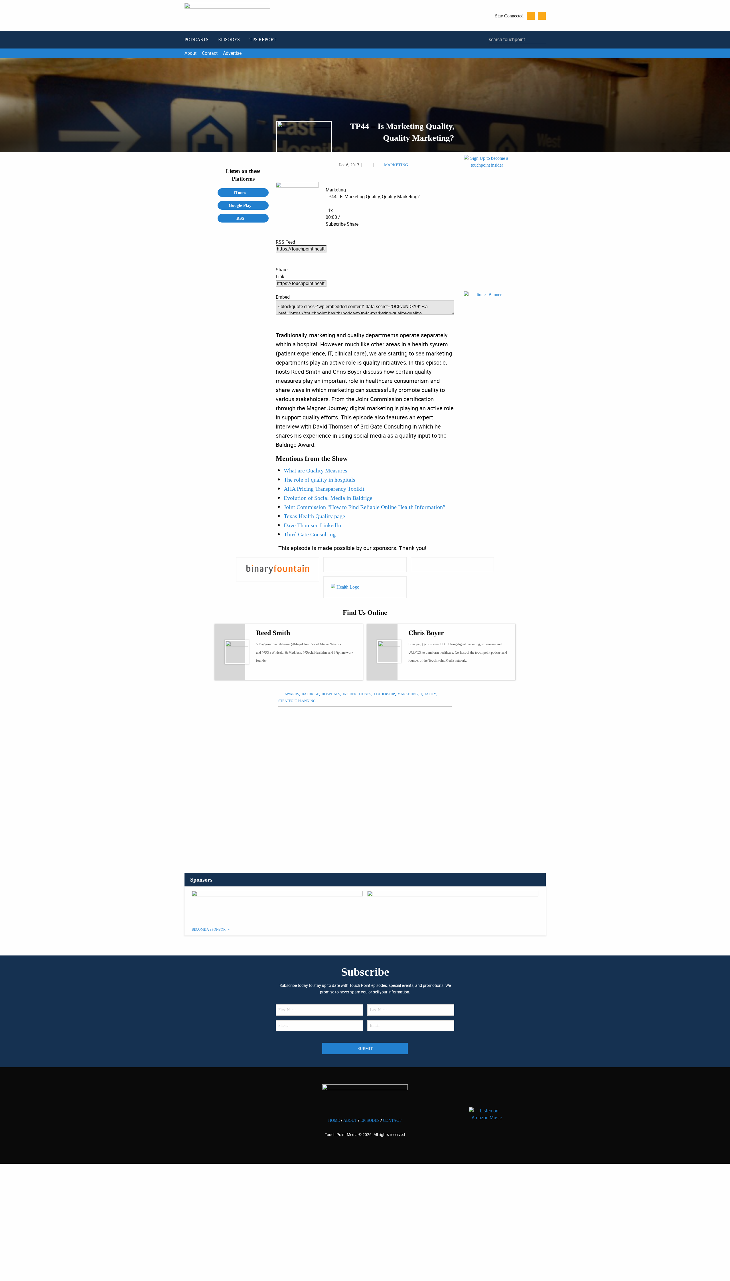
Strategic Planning (297, 701)
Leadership (384, 694)
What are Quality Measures (315, 470)
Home (334, 1120)
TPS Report (263, 39)
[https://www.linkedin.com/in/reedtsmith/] (285, 672)
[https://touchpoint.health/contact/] (487, 222)
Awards (292, 694)
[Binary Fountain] (277, 569)
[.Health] (364, 587)
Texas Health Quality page (314, 516)
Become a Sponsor (209, 929)
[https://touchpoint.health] (427, 672)
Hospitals (331, 694)
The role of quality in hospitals (319, 479)
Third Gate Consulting (310, 534)
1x (330, 210)
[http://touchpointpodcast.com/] (274, 672)
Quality (428, 694)
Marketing (396, 165)
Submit (365, 1048)
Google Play (241, 205)
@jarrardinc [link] (269, 644)
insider (349, 694)
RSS (240, 218)
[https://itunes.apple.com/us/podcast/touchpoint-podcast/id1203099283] (487, 359)
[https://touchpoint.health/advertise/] (277, 905)
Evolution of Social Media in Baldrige (328, 498)
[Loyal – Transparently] (452, 564)
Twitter (531, 16)
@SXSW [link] (268, 652)
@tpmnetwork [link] (343, 652)
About (190, 53)
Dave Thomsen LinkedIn (312, 525)
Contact (210, 53)
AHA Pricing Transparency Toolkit (324, 489)
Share (352, 224)
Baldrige (310, 694)
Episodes (229, 39)
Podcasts (196, 39)
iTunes (240, 192)
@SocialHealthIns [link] (315, 652)
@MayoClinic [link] (300, 644)
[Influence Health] (364, 564)
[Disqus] (365, 782)
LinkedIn (542, 16)
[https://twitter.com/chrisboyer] (416, 672)
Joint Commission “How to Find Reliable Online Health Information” (364, 507)
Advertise (232, 53)
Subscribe (336, 224)
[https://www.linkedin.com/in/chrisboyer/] (437, 672)
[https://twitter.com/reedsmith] (264, 672)
